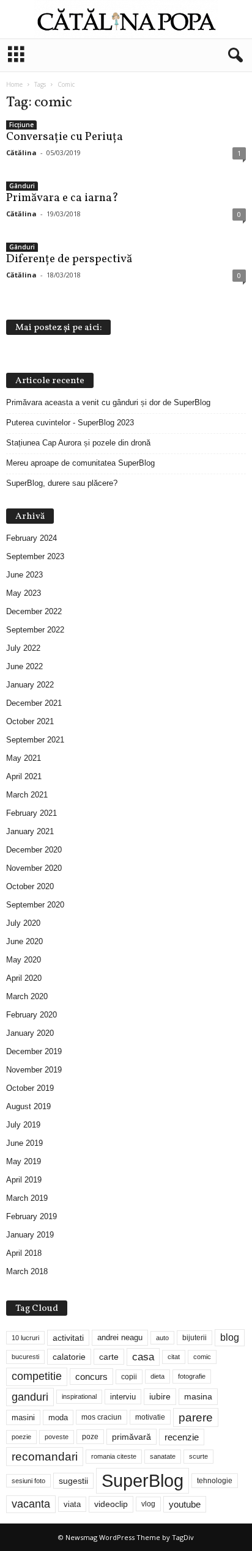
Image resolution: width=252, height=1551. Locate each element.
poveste (57, 1436)
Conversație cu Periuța (64, 137)
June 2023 (24, 574)
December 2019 (34, 1051)
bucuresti (25, 1356)
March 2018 (27, 1271)
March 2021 (27, 794)
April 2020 (24, 978)
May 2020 (23, 959)
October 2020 (30, 886)
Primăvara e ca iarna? (62, 198)
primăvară (131, 1437)
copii (129, 1377)
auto (162, 1337)
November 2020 (34, 868)
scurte (198, 1456)
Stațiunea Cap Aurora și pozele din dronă (78, 442)
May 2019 (23, 1161)
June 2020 (24, 941)
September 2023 (35, 556)
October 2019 (30, 1088)
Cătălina (21, 152)
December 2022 (34, 611)
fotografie (192, 1376)
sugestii (73, 1481)
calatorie (69, 1357)
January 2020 (30, 1033)
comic (202, 1356)
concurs (91, 1376)
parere (196, 1417)
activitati (68, 1338)
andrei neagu (120, 1337)
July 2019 (23, 1124)
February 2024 (31, 538)
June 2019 (24, 1143)
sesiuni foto (28, 1480)
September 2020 (35, 904)
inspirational (79, 1396)
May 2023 (23, 593)
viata (72, 1504)
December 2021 (34, 703)
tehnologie (214, 1480)
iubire (160, 1396)
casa (143, 1357)
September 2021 (35, 739)
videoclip (111, 1504)
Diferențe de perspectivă (69, 259)
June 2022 (24, 666)
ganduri (30, 1397)
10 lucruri (25, 1337)
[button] (233, 55)
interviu (123, 1396)
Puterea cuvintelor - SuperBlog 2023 (70, 422)
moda (58, 1417)
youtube (185, 1504)
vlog (148, 1504)
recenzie (182, 1437)
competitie (37, 1376)
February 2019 (31, 1216)
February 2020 (31, 1014)
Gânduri (22, 186)
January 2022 (30, 684)
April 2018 (24, 1253)
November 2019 (34, 1069)
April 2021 (24, 776)
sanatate (163, 1456)
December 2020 (34, 849)
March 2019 (27, 1198)
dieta (157, 1376)
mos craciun (101, 1417)
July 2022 (23, 648)
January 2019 (30, 1234)
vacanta (31, 1504)
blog (229, 1337)
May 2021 (23, 758)
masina (198, 1396)
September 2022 (35, 629)
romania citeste (113, 1456)
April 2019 (24, 1179)
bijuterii (194, 1337)
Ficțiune (21, 124)
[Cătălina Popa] (126, 19)
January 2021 (30, 831)
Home (14, 84)
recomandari (45, 1456)
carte (109, 1357)
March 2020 (27, 996)
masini (23, 1417)
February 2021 (31, 813)
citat (174, 1356)
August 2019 (28, 1106)
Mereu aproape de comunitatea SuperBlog (80, 463)
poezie (21, 1436)
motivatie (150, 1417)
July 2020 (23, 923)
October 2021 (30, 721)
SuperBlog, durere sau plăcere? (61, 483)
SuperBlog (142, 1480)
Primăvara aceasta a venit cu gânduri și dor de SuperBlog (108, 402)
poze (90, 1436)
